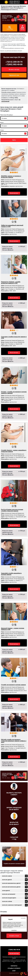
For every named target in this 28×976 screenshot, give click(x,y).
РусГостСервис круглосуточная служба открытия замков (12, 510)
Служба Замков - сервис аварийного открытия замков (13, 450)
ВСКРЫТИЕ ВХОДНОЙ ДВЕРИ (9, 898)
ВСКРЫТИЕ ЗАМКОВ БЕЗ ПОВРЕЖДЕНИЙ (12, 905)
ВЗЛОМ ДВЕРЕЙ (6, 890)
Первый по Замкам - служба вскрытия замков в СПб (10, 282)
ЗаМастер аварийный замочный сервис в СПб (12, 226)
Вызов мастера (14, 193)
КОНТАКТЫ (14, 966)
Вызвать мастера (22, 29)
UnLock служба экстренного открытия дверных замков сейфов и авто (13, 741)
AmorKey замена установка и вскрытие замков (11, 176)
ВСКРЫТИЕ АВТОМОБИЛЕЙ (8, 894)
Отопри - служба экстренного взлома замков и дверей (14, 392)
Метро (2, 122)
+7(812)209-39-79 (14, 350)
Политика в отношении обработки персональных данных (14, 957)
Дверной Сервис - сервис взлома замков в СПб (12, 628)
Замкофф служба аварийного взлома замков (11, 573)
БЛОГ (14, 971)
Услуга (2, 130)
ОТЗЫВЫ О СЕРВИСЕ (14, 968)
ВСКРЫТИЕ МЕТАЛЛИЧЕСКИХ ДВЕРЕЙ (11, 887)
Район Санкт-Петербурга (6, 114)
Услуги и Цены (10, 29)
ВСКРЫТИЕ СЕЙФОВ (7, 901)
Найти (14, 140)
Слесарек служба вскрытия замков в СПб (14, 337)
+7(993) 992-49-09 (14, 3)
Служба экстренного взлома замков (13, 684)
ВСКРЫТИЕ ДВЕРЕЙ (7, 879)
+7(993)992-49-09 (14, 190)
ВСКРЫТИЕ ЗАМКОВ (7, 876)
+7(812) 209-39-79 (14, 1)
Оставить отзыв (14, 936)
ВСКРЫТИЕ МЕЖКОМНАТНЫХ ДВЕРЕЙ (11, 883)
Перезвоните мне (14, 75)
